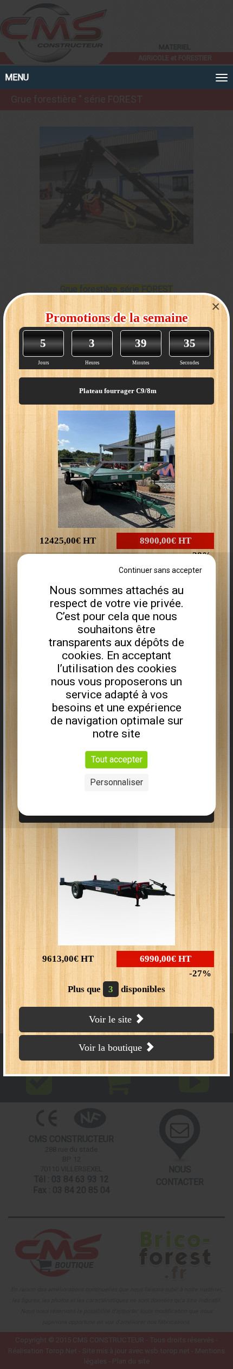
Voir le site (111, 1019)
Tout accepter (117, 759)
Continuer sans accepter (160, 570)
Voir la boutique (112, 1047)
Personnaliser (116, 782)
